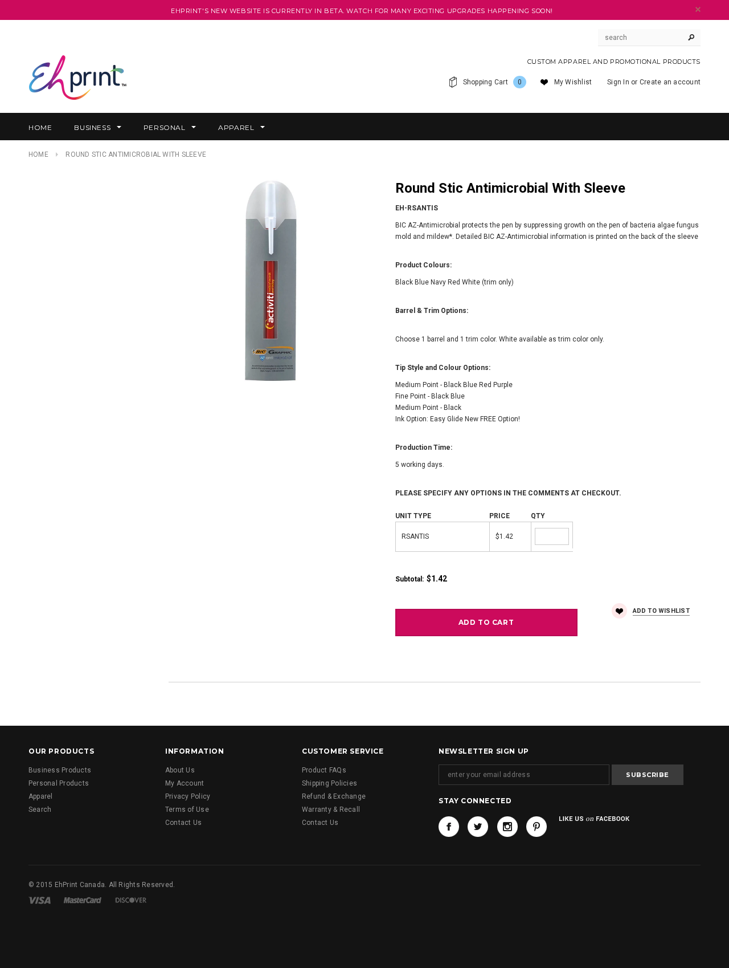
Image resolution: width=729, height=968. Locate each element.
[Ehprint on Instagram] (507, 826)
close (698, 9)
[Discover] (131, 900)
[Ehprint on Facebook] (449, 826)
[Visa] (39, 900)
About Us (180, 770)
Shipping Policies (329, 783)
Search (39, 810)
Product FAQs (324, 770)
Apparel (40, 796)
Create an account (670, 82)
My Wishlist (573, 82)
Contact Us (183, 823)
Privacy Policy (187, 796)
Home (38, 154)
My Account (184, 783)
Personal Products (58, 783)
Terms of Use (187, 810)
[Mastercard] (82, 900)
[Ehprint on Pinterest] (536, 826)
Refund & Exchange (334, 796)
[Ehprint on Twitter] (478, 826)
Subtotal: (409, 579)
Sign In (618, 82)
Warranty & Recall (331, 810)
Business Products (59, 770)
